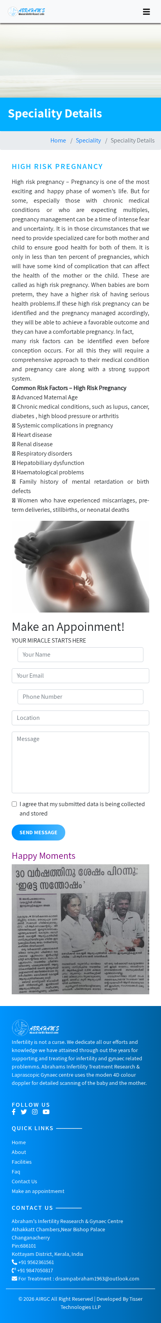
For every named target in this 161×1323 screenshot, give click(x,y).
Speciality (88, 140)
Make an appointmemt (38, 1191)
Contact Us (24, 1181)
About (19, 1152)
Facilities (22, 1161)
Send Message (38, 832)
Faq (16, 1171)
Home (58, 140)
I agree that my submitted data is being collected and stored (82, 808)
